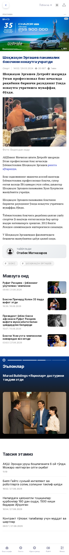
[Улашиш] (64, 5)
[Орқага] (6, 5)
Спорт (6, 68)
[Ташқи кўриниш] (57, 5)
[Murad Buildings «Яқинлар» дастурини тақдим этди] (34, 405)
